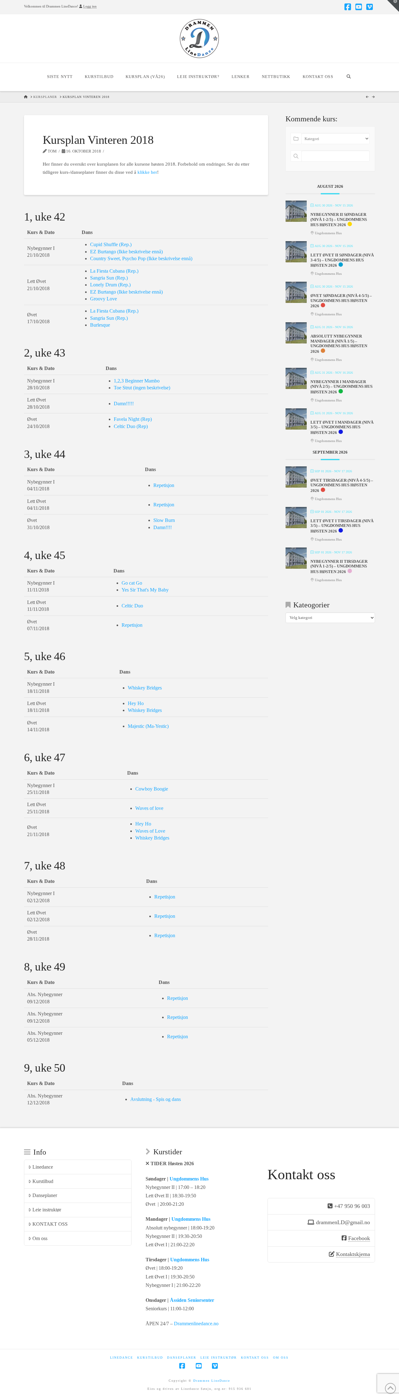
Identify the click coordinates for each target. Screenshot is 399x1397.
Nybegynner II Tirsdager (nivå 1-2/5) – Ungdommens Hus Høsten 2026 (339, 566)
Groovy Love (103, 298)
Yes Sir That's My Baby (145, 589)
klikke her (147, 172)
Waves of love (149, 808)
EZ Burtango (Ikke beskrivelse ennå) (126, 251)
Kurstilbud (42, 1181)
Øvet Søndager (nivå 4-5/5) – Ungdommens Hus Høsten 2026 (341, 300)
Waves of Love (150, 831)
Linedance (42, 1167)
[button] (393, 6)
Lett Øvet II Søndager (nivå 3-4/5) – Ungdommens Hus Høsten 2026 (342, 260)
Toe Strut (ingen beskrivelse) (142, 387)
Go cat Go (132, 583)
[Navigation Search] (348, 77)
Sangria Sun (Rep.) (109, 277)
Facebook (359, 1238)
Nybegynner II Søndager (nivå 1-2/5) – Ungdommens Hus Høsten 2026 (338, 219)
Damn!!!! (162, 527)
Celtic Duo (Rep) (131, 426)
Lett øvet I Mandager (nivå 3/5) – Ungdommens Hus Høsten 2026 (341, 427)
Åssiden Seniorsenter (192, 1300)
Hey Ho (136, 703)
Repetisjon (163, 485)
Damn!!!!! (124, 403)
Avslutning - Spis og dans (155, 1099)
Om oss (39, 1238)
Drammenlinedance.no (196, 1323)
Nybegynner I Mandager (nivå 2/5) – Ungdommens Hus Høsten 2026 (341, 386)
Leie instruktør (46, 1209)
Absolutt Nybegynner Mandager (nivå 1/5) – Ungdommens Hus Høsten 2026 (338, 344)
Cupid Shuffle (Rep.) (111, 244)
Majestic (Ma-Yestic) (148, 726)
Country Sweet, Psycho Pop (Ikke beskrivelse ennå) (141, 258)
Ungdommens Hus (189, 1178)
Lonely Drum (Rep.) (110, 284)
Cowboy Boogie (151, 788)
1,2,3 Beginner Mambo (137, 380)
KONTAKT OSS (50, 1224)
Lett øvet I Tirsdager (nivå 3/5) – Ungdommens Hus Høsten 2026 (341, 525)
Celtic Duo (132, 605)
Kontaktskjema (353, 1254)
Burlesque (100, 325)
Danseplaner (44, 1195)
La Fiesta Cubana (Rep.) (114, 271)
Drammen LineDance (211, 1380)
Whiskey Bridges (145, 687)
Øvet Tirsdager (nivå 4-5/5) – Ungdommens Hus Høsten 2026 (341, 485)
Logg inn (90, 6)
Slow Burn (164, 520)
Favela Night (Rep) (133, 419)
